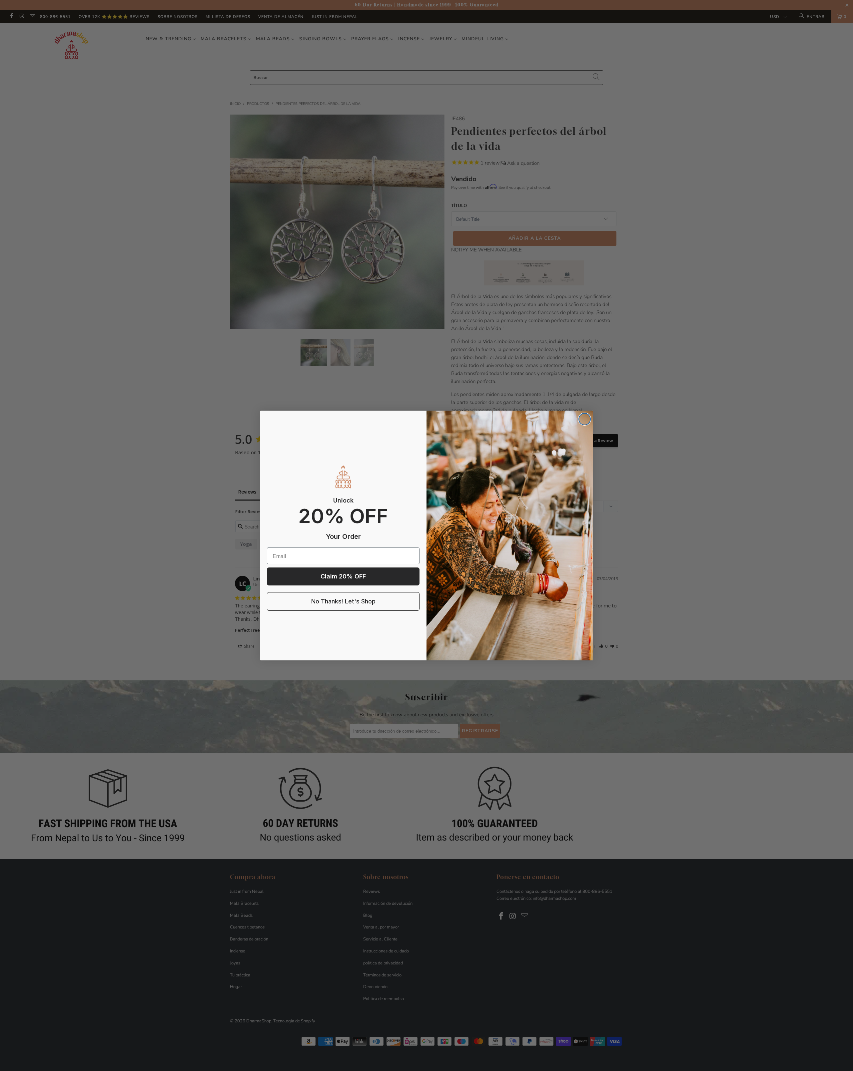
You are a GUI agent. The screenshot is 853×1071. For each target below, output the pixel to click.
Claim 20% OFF (343, 576)
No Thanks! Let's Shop (343, 601)
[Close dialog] (584, 419)
